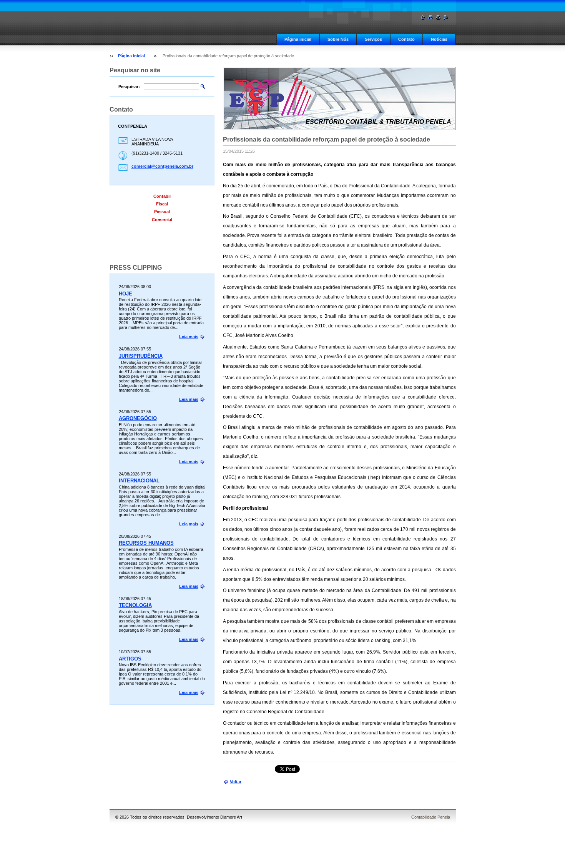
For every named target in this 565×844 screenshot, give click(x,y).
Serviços (373, 39)
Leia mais (188, 336)
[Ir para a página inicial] (422, 17)
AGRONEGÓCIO (138, 418)
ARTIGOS (130, 659)
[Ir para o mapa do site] (430, 17)
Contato (406, 39)
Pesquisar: (129, 86)
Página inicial (297, 39)
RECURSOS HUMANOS (146, 543)
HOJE (125, 294)
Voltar (235, 781)
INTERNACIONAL (139, 481)
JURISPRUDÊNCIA (141, 356)
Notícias (439, 39)
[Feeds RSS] (446, 17)
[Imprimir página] (438, 17)
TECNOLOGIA (135, 605)
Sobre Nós (338, 39)
